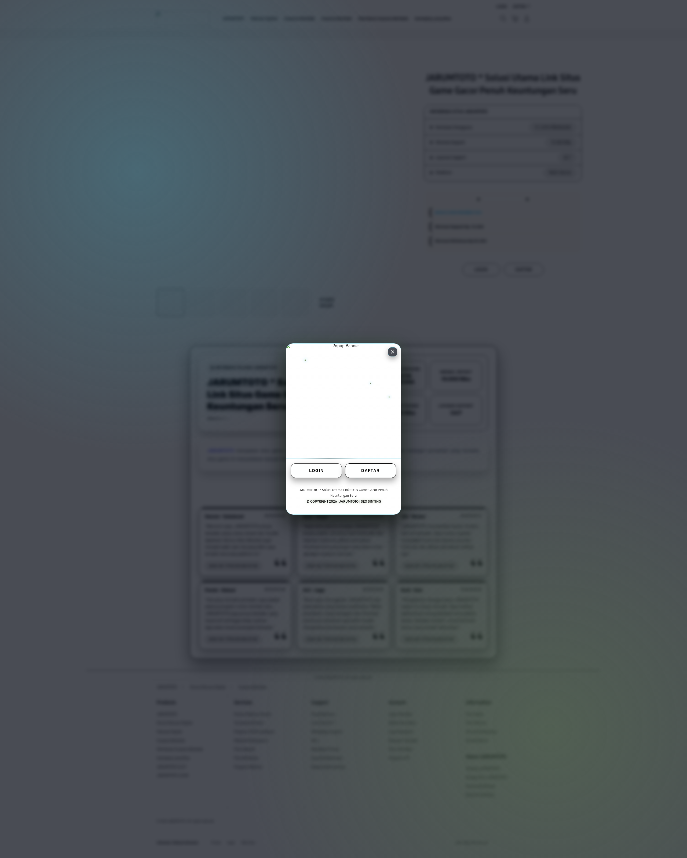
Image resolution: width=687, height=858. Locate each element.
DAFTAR (370, 470)
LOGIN (316, 470)
